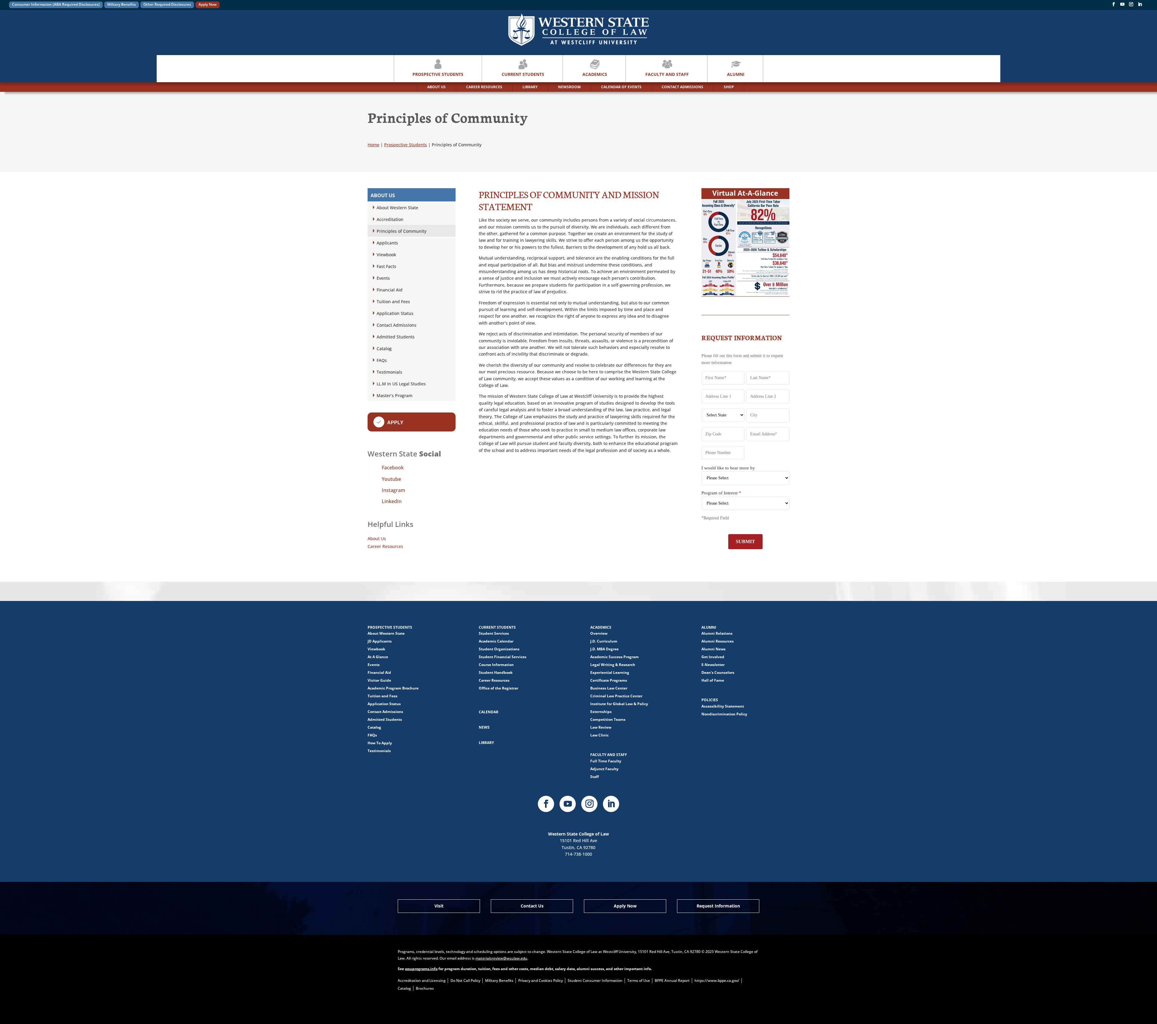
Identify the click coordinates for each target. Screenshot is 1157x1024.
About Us (377, 538)
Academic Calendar (496, 641)
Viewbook (386, 254)
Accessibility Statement (722, 706)
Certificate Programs (608, 680)
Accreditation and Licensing (422, 980)
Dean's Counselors (717, 672)
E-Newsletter (713, 664)
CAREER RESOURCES (484, 86)
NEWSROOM (569, 86)
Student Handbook (496, 672)
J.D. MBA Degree (604, 649)
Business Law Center (608, 688)
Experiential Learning (609, 672)
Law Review (600, 727)
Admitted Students (396, 337)
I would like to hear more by (728, 467)
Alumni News (713, 649)
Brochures (425, 988)
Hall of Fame (712, 680)
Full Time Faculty (605, 761)
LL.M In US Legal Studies (401, 384)
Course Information (496, 664)
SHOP (729, 86)
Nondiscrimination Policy (724, 714)
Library (486, 742)
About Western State (397, 207)
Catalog (384, 348)
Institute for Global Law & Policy (619, 703)
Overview (598, 633)
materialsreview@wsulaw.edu (501, 958)
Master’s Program (394, 395)
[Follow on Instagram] (1131, 5)
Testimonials (389, 372)
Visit (439, 906)
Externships (601, 711)
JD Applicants (380, 641)
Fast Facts (386, 266)
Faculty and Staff (667, 74)
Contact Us (532, 906)
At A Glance (378, 656)
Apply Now (208, 4)
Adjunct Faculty (604, 768)
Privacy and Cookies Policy (540, 980)
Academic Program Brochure (393, 688)
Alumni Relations (716, 633)
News (484, 727)
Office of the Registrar (498, 688)
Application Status (395, 313)
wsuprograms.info (421, 968)
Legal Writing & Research (612, 664)
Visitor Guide (379, 680)
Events (383, 278)
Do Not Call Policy (465, 980)
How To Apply (380, 742)
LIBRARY (530, 86)
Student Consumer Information (595, 980)
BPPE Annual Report (672, 980)
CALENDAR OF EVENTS (621, 86)
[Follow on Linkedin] (1140, 5)
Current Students (523, 74)
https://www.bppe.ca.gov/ (717, 980)
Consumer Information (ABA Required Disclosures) (56, 4)
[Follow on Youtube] (568, 804)
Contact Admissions (396, 325)
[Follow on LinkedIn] (611, 804)
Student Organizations (499, 649)
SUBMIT (745, 541)
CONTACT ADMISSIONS (682, 86)
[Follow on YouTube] (1122, 5)
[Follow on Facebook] (1114, 5)
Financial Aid (390, 290)
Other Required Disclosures (167, 4)
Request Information (718, 906)
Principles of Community (401, 231)
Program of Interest (721, 492)
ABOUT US (436, 86)
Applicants (387, 243)
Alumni (736, 74)
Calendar (488, 711)
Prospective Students (437, 74)
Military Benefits (121, 4)
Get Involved (712, 656)
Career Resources (385, 546)
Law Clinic (599, 735)
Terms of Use (638, 980)
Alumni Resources (717, 641)
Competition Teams (608, 719)
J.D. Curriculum (603, 641)
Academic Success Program (614, 656)
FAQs (382, 360)
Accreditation (390, 219)
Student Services (494, 633)
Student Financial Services (502, 656)
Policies (709, 699)
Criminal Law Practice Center (616, 696)
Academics (594, 74)
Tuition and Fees (393, 301)
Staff (594, 776)
